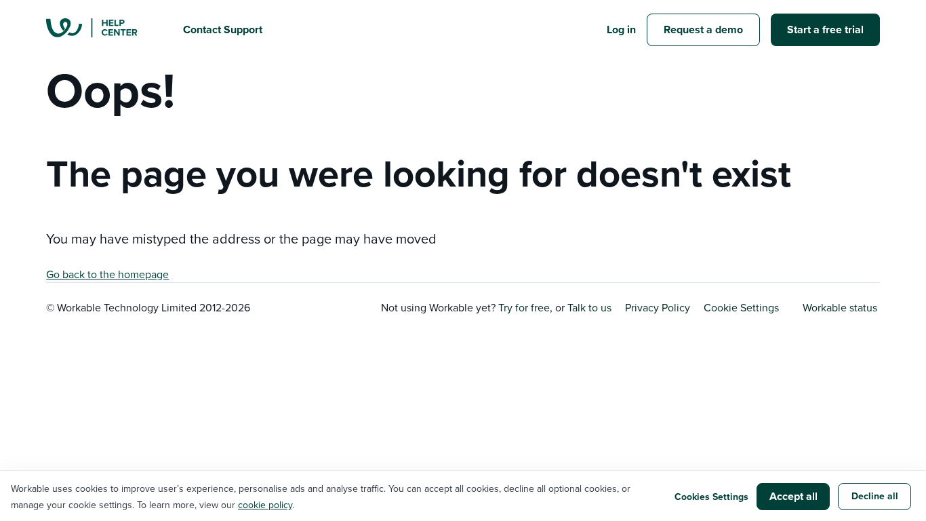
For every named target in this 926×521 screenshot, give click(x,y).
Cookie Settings (741, 307)
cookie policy (265, 505)
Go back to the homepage (107, 274)
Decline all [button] (874, 496)
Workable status (840, 307)
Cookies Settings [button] (711, 496)
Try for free (524, 307)
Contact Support (222, 29)
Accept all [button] (793, 496)
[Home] (103, 30)
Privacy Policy (657, 307)
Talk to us (589, 307)
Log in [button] (621, 29)
